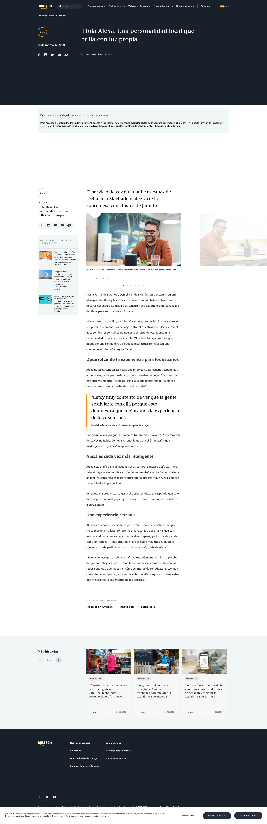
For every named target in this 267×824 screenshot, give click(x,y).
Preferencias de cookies (126, 807)
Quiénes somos (95, 6)
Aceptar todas (248, 815)
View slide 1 (123, 285)
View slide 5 (139, 285)
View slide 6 (143, 285)
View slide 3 (131, 285)
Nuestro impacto (162, 6)
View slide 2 (127, 285)
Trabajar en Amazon (138, 6)
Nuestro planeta (184, 6)
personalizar (188, 815)
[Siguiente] (109, 279)
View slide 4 (135, 285)
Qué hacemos (115, 6)
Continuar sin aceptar (217, 815)
